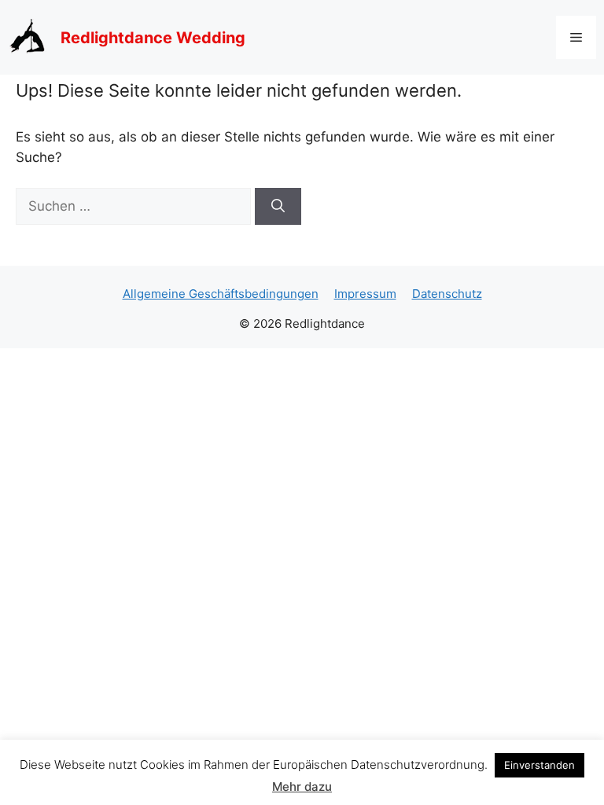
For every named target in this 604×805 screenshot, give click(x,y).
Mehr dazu (302, 786)
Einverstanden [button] (539, 765)
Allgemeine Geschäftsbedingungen (221, 293)
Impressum (365, 293)
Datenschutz (447, 293)
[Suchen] (278, 207)
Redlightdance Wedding (153, 37)
